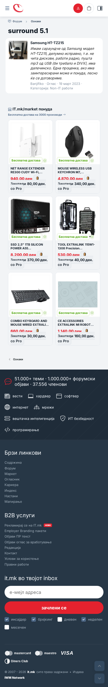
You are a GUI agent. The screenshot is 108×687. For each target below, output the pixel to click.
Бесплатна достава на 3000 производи (35, 114)
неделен (95, 619)
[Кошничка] (89, 8)
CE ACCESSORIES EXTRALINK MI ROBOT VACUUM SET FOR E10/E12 (77, 324)
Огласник (12, 479)
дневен (70, 619)
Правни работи (17, 564)
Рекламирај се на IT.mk (28, 525)
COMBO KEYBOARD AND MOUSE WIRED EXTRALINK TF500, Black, (30, 324)
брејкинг (45, 619)
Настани (11, 496)
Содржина (13, 462)
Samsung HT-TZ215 (47, 43)
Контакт (11, 553)
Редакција (13, 548)
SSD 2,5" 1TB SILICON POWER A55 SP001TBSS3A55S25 (27, 248)
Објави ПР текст (17, 536)
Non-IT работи (61, 88)
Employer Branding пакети (25, 531)
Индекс (11, 490)
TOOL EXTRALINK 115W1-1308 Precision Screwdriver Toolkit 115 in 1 (77, 248)
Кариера (11, 485)
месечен (18, 627)
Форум (10, 468)
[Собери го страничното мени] (7, 8)
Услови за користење (22, 559)
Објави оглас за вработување (28, 542)
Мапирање (13, 501)
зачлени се (54, 607)
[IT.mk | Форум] (18, 8)
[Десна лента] (100, 8)
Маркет (11, 474)
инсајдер (18, 619)
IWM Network (15, 677)
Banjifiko (37, 84)
